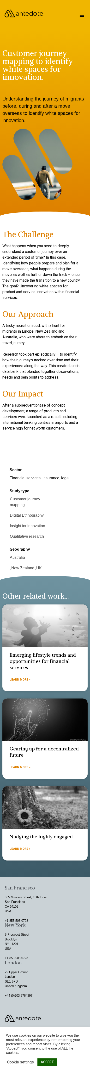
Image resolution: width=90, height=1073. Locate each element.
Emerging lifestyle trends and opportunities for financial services (43, 661)
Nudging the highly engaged (41, 836)
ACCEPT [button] (47, 1062)
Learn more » (20, 679)
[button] (81, 15)
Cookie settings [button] (20, 1062)
